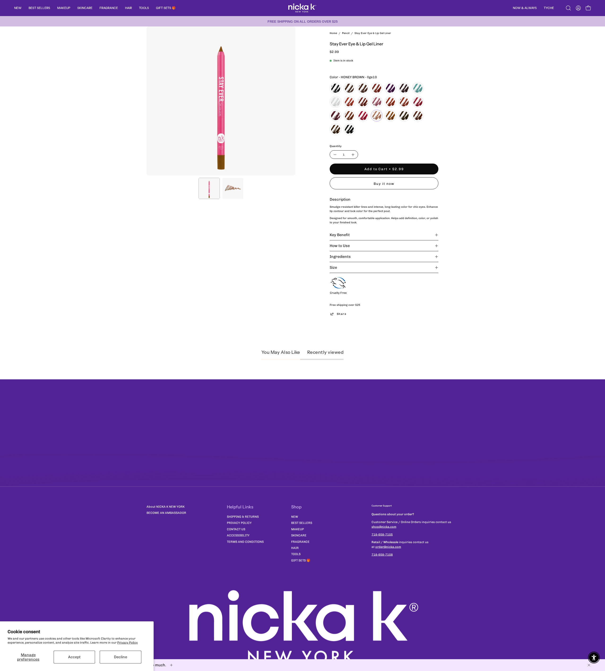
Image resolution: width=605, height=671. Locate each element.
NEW (294, 516)
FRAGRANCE (300, 541)
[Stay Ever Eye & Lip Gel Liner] (209, 188)
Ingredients (340, 256)
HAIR (295, 548)
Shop (296, 507)
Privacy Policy (127, 642)
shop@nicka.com (384, 526)
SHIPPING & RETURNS (243, 516)
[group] (302, 21)
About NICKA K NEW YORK (166, 506)
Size (333, 267)
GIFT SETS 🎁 (300, 560)
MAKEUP (297, 529)
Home (333, 33)
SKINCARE (299, 535)
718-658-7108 (382, 554)
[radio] (335, 88)
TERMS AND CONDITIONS (245, 541)
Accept (74, 657)
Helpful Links (240, 507)
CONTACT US (236, 529)
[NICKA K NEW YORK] (302, 8)
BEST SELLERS (301, 522)
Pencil (346, 33)
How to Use (340, 245)
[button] (568, 8)
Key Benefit (340, 235)
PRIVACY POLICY (239, 522)
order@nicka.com (388, 547)
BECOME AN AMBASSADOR (166, 513)
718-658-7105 (382, 534)
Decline (120, 657)
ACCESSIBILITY (238, 535)
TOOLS (296, 554)
